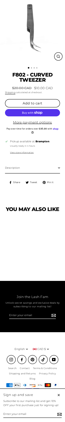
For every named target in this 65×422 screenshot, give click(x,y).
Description (12, 167)
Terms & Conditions (45, 368)
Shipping (10, 92)
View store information (22, 152)
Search (12, 368)
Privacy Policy (47, 373)
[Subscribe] (53, 315)
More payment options (32, 122)
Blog (33, 378)
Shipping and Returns (22, 373)
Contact (25, 368)
